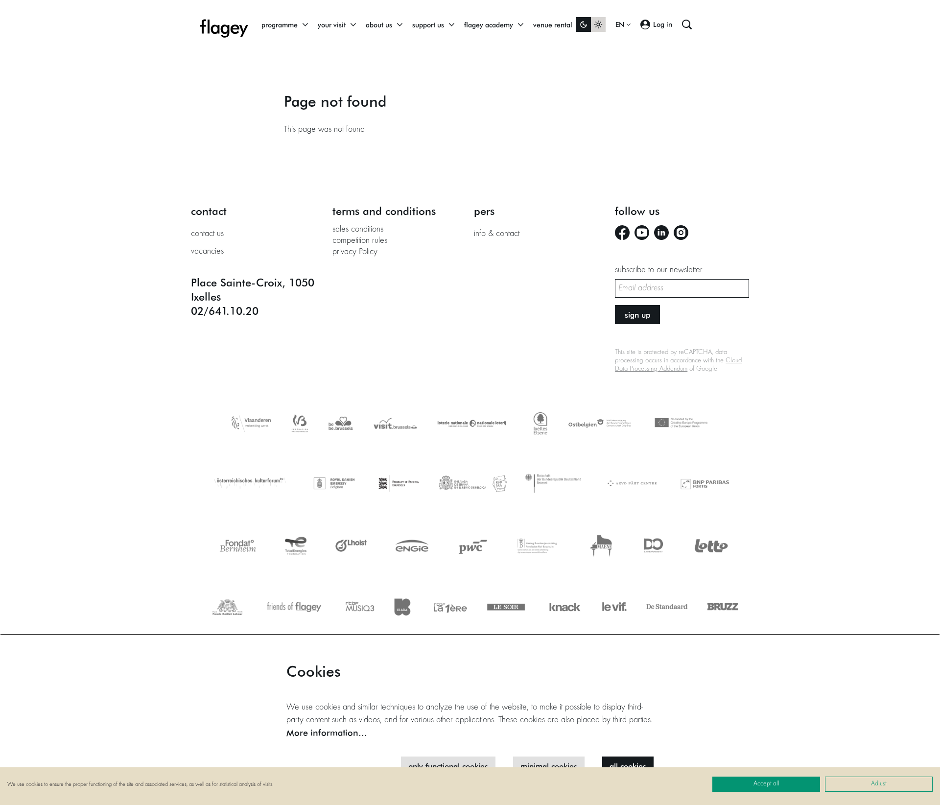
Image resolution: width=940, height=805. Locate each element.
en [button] (620, 24)
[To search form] (687, 24)
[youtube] (641, 232)
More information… (326, 732)
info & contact (496, 234)
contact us (207, 234)
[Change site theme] (591, 24)
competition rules (359, 241)
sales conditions (357, 229)
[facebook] (622, 232)
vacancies (207, 251)
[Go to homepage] (224, 24)
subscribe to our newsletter (659, 270)
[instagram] (681, 232)
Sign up (637, 314)
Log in (662, 24)
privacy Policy (354, 252)
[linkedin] (661, 232)
